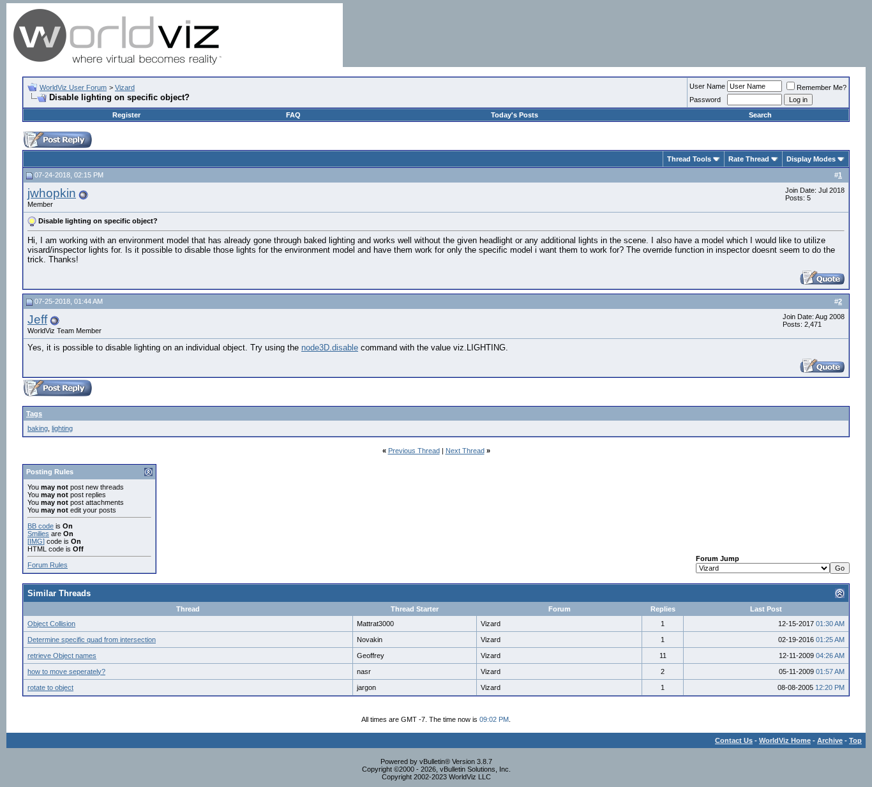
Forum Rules (47, 565)
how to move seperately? (66, 671)
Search (760, 115)
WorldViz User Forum (73, 87)
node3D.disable (329, 347)
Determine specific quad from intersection (91, 639)
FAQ (293, 115)
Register (126, 115)
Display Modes (811, 159)
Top (855, 740)
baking (37, 428)
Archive (830, 740)
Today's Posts (514, 115)
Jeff (37, 319)
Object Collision (51, 623)
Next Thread (465, 450)
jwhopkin (51, 193)
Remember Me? (821, 87)
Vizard (125, 87)
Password (705, 99)
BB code (40, 526)
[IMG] (36, 541)
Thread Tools (689, 159)
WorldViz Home (785, 740)
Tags (34, 413)
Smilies (38, 533)
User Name (707, 86)
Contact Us (734, 740)
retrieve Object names (61, 655)
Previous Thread (414, 450)
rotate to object (50, 687)
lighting (62, 428)
